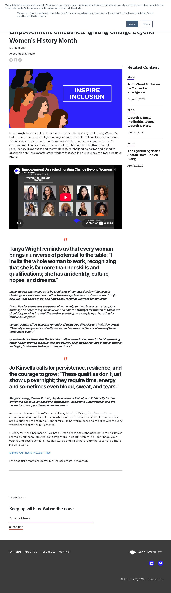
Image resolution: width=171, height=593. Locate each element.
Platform (14, 552)
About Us (31, 552)
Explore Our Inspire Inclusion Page (30, 452)
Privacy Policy (155, 579)
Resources (48, 552)
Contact (65, 552)
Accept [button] (132, 23)
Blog (23, 497)
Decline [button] (146, 23)
